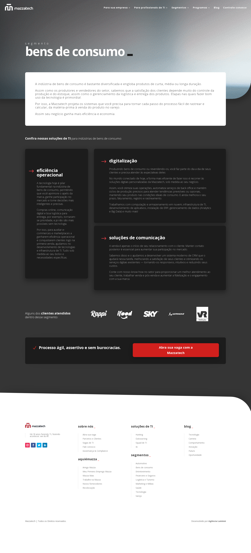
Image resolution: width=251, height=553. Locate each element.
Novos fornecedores (92, 483)
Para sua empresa (116, 8)
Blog (216, 8)
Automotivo (141, 463)
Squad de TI (141, 442)
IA (137, 446)
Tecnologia (141, 491)
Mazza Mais (88, 475)
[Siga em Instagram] (27, 445)
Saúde (138, 487)
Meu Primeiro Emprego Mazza (97, 471)
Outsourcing (141, 438)
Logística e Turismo (145, 479)
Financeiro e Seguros (145, 475)
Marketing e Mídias (145, 483)
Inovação (193, 446)
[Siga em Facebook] (33, 445)
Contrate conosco (235, 8)
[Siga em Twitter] (39, 445)
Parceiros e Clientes (92, 438)
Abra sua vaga (89, 434)
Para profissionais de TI (149, 8)
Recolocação (89, 487)
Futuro (192, 450)
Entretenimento (143, 471)
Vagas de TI (88, 442)
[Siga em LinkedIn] (45, 445)
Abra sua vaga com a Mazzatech (176, 350)
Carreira (192, 438)
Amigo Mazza (89, 467)
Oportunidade (195, 455)
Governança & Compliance (95, 450)
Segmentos (179, 8)
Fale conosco (89, 446)
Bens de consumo (144, 467)
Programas (200, 8)
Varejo (139, 496)
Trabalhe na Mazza (92, 479)
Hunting (139, 434)
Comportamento (197, 442)
